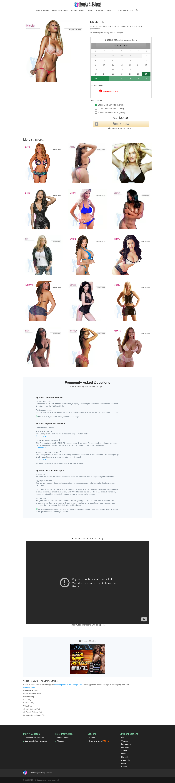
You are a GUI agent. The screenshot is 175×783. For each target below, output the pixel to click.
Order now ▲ (41, 436)
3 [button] (130, 79)
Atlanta (124, 751)
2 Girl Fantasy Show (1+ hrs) (111, 109)
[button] (94, 45)
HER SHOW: (96, 101)
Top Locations (124, 10)
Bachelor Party (29, 687)
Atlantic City (126, 760)
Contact (100, 10)
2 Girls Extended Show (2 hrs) (111, 112)
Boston (124, 767)
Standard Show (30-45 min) (111, 105)
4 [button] (138, 79)
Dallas (123, 763)
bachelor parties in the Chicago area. (68, 685)
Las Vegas (125, 747)
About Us (60, 741)
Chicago (124, 741)
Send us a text (99, 741)
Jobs (109, 10)
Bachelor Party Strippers (34, 738)
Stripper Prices (78, 10)
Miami (123, 754)
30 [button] (95, 79)
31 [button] (103, 79)
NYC (123, 738)
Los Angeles (126, 744)
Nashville (124, 757)
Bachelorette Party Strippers (36, 741)
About (90, 10)
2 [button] (121, 79)
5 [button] (146, 79)
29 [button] (146, 74)
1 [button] (113, 79)
